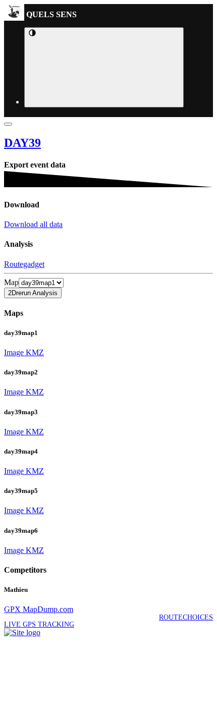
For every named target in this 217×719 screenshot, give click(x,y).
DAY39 (22, 142)
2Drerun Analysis (33, 293)
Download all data (33, 224)
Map (11, 282)
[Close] (8, 124)
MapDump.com (47, 609)
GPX (12, 609)
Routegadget (24, 264)
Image (14, 352)
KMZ (34, 352)
